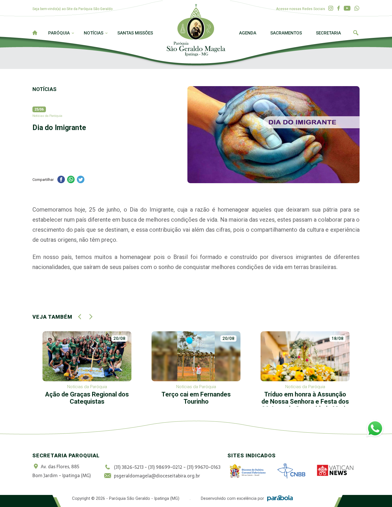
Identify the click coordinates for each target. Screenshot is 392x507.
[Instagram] (330, 8)
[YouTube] (347, 8)
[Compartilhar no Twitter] (80, 180)
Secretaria (328, 33)
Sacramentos (286, 33)
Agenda (247, 33)
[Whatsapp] (357, 8)
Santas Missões (135, 33)
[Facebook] (338, 8)
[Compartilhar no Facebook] (61, 180)
